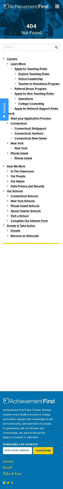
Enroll (10, 113)
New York (17, 143)
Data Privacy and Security (27, 186)
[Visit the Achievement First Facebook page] (4, 483)
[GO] (56, 47)
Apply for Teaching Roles (31, 69)
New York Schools (23, 201)
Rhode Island (19, 153)
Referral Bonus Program (31, 88)
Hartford (29, 133)
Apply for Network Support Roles (36, 108)
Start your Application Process (31, 118)
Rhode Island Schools (25, 206)
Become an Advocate (25, 236)
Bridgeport (30, 128)
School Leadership (30, 79)
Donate (15, 230)
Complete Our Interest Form (29, 221)
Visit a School (20, 216)
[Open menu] (58, 4)
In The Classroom (22, 171)
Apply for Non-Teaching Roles (34, 93)
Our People (18, 176)
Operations (25, 98)
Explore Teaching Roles (33, 74)
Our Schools (15, 191)
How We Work (16, 166)
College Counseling (31, 103)
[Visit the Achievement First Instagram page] (12, 483)
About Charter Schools (26, 211)
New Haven (31, 138)
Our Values (18, 181)
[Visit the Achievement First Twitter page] (8, 483)
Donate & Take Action (21, 226)
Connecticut (19, 123)
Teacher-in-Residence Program (39, 84)
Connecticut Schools (24, 196)
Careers (12, 59)
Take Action (12, 474)
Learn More (18, 64)
